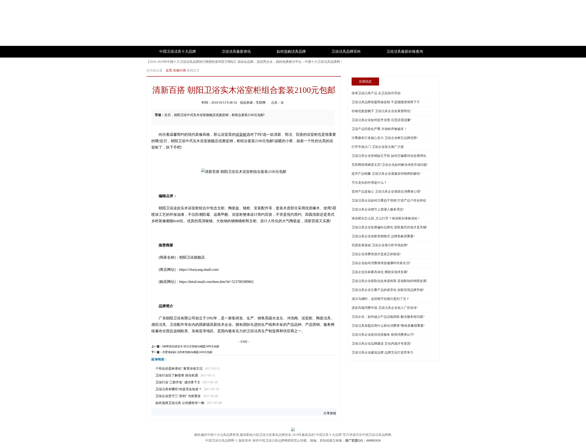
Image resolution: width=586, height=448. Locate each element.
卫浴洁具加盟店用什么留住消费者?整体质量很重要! (388, 325)
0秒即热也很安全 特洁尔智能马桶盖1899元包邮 (190, 346)
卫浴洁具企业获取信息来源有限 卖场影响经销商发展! (389, 281)
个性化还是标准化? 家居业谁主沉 (179, 368)
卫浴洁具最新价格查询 (404, 51)
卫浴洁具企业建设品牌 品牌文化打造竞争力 (382, 352)
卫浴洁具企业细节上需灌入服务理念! (378, 209)
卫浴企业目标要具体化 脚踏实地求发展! (380, 272)
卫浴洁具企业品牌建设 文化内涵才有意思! (381, 343)
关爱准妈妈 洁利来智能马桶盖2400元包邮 (187, 352)
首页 (169, 70)
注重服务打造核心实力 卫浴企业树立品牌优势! (385, 138)
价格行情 (179, 70)
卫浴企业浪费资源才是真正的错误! (376, 254)
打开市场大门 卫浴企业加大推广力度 (378, 147)
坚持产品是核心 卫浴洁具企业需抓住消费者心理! (386, 191)
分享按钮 (329, 413)
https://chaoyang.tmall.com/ (199, 269)
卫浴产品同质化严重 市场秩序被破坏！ (379, 129)
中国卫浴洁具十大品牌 (177, 51)
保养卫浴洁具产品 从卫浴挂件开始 (376, 93)
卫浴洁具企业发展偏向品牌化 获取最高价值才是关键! (389, 227)
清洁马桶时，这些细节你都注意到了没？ (380, 299)
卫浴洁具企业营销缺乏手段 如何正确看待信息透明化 (389, 156)
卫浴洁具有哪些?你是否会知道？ (178, 389)
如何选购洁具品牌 (291, 51)
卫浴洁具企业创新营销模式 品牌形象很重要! (383, 236)
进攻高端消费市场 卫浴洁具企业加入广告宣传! (385, 308)
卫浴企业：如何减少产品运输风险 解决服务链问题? (388, 316)
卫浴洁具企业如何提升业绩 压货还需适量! (381, 120)
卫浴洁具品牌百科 (346, 51)
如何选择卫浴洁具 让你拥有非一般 (179, 403)
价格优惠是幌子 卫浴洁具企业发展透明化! (381, 111)
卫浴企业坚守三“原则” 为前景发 (178, 396)
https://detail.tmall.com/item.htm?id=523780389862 (216, 282)
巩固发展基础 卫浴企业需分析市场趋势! (380, 245)
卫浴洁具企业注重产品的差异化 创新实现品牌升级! (388, 290)
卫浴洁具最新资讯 (236, 51)
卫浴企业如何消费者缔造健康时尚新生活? (381, 263)
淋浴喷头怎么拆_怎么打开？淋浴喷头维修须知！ (386, 218)
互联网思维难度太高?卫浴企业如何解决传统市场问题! (390, 164)
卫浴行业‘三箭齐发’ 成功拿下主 (177, 382)
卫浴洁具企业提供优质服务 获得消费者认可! (383, 334)
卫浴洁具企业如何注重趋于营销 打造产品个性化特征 (389, 200)
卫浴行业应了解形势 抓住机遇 (176, 375)
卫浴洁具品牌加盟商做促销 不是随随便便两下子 (386, 102)
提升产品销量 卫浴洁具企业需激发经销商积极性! (386, 173)
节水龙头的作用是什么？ (369, 182)
